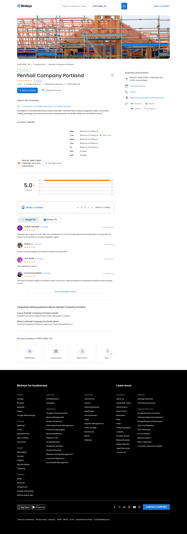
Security (51, 519)
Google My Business (54, 446)
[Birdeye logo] (25, 6)
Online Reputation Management (60, 425)
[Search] (124, 6)
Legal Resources (123, 448)
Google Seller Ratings (26, 415)
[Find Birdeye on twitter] (119, 507)
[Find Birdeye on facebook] (114, 507)
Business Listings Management (59, 454)
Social (19, 429)
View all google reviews (65, 291)
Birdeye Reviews (123, 440)
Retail (86, 436)
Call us (133, 92)
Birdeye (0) (52, 219)
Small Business (52, 399)
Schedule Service (53, 90)
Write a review (161, 6)
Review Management (55, 417)
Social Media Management (57, 462)
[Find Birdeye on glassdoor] (139, 507)
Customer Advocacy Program (150, 446)
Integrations (22, 487)
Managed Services (145, 399)
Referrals (21, 407)
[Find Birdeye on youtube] (134, 507)
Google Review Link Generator (150, 421)
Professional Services (146, 403)
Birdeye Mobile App (25, 495)
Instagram (151, 109)
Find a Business (144, 429)
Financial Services (91, 407)
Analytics (21, 483)
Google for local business (57, 413)
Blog (118, 419)
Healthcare (89, 411)
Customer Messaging (55, 429)
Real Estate (89, 432)
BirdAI (19, 479)
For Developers (144, 434)
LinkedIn (151, 104)
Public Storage (90, 427)
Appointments (23, 434)
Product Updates (123, 427)
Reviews (20, 403)
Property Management (94, 423)
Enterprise (50, 403)
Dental (87, 403)
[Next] (110, 353)
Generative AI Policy (84, 519)
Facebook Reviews (54, 450)
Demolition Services (54, 84)
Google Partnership (25, 491)
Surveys (20, 456)
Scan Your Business (146, 425)
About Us (120, 399)
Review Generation (54, 421)
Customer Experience (55, 458)
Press (118, 423)
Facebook (137, 104)
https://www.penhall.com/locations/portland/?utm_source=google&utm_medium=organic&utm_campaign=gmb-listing (148, 97)
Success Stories (123, 436)
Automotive (89, 399)
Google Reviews (53, 442)
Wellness (88, 440)
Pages (19, 411)
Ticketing (21, 468)
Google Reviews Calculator (149, 413)
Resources (120, 415)
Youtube (137, 109)
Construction (39, 64)
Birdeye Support (144, 438)
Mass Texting (22, 438)
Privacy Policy (41, 519)
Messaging (21, 452)
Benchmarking (23, 464)
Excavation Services (62, 106)
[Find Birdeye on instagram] (129, 507)
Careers (119, 432)
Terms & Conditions (25, 519)
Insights (20, 460)
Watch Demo (122, 407)
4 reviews (38, 80)
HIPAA (65, 519)
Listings (20, 399)
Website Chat (52, 438)
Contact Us (121, 452)
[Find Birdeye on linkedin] (124, 507)
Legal (86, 419)
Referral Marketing (53, 434)
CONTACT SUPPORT (156, 506)
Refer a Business (145, 442)
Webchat (21, 425)
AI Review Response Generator (150, 417)
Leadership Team (123, 403)
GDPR (59, 519)
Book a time (121, 411)
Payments (21, 442)
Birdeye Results (122, 444)
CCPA (71, 519)
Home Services (90, 415)
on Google (44, 227)
